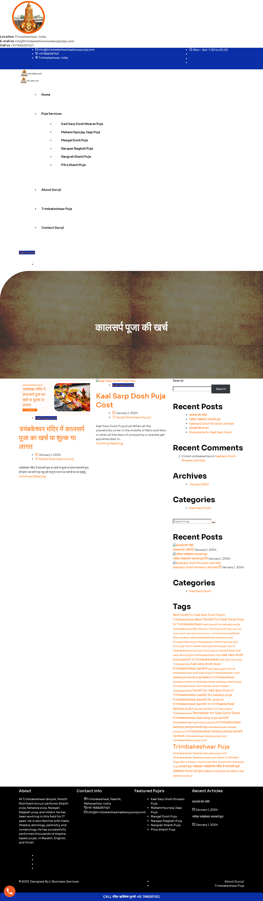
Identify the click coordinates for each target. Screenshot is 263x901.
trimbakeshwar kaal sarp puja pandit (201, 718)
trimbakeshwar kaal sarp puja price (195, 722)
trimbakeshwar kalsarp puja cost (206, 736)
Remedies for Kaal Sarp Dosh (216, 713)
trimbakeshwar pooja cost (190, 740)
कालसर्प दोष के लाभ (199, 428)
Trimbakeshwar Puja (56, 209)
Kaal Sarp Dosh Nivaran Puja (82, 124)
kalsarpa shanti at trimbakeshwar (194, 681)
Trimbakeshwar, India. (53, 58)
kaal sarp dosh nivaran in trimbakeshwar (207, 633)
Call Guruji (27, 252)
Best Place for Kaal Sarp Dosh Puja (212, 628)
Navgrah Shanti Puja (76, 156)
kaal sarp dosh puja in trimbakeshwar (214, 650)
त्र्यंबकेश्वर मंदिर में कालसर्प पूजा (222, 766)
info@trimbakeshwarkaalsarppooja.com (44, 41)
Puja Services (51, 114)
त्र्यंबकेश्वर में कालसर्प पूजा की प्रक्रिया (220, 771)
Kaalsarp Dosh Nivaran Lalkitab (211, 423)
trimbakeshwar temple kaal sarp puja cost (200, 753)
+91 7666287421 (98, 808)
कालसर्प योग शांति (198, 415)
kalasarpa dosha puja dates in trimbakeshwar (204, 677)
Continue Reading (32, 476)
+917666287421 (49, 53)
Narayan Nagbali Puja (77, 148)
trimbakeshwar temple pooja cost (195, 757)
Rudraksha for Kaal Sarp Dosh (210, 432)
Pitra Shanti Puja (73, 165)
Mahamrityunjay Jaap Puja (80, 132)
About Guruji (51, 190)
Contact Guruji (52, 228)
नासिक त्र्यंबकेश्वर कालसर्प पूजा (204, 419)
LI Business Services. (64, 881)
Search (178, 380)
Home (45, 94)
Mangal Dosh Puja (74, 140)
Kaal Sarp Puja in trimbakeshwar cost (216, 673)
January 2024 (199, 484)
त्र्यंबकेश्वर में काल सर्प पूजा (188, 771)
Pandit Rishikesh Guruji (56, 459)
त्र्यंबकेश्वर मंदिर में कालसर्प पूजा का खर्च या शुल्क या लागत (51, 438)
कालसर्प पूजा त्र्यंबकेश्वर (191, 766)
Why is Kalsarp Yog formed (195, 761)
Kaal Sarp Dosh (46, 418)
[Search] (213, 522)
